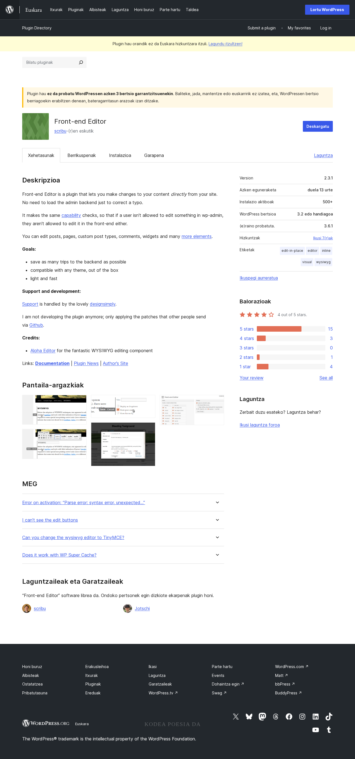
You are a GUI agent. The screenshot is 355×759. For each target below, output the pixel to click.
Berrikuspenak (81, 155)
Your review (251, 377)
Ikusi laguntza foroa (260, 425)
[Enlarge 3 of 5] (148, 402)
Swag (219, 693)
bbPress (285, 684)
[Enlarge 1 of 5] (79, 402)
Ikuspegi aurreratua (259, 278)
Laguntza (323, 155)
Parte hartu (222, 666)
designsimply (102, 304)
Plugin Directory (37, 28)
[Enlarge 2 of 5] (79, 436)
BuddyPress (288, 693)
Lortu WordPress (327, 9)
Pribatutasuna (34, 693)
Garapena (154, 155)
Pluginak (93, 684)
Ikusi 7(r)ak (323, 238)
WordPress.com (292, 666)
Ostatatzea (32, 684)
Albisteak (30, 675)
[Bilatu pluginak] (81, 62)
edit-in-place (292, 250)
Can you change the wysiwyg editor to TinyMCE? (73, 537)
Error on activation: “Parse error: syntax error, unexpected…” (83, 502)
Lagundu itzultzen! (225, 43)
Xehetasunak (41, 155)
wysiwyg (323, 262)
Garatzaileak (160, 684)
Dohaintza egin (228, 684)
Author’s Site (115, 363)
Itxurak (91, 675)
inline (326, 250)
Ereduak (93, 693)
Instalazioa (120, 155)
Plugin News (86, 363)
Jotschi (142, 608)
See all (326, 377)
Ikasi (153, 666)
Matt (281, 675)
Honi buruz (32, 666)
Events (218, 675)
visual (307, 262)
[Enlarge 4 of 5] (148, 430)
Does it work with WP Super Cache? (59, 555)
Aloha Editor (43, 350)
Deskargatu (317, 126)
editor (313, 250)
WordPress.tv (163, 693)
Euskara (82, 724)
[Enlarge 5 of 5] (216, 402)
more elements (197, 236)
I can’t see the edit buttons (50, 520)
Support (30, 304)
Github (36, 325)
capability (71, 215)
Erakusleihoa (97, 666)
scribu (60, 131)
